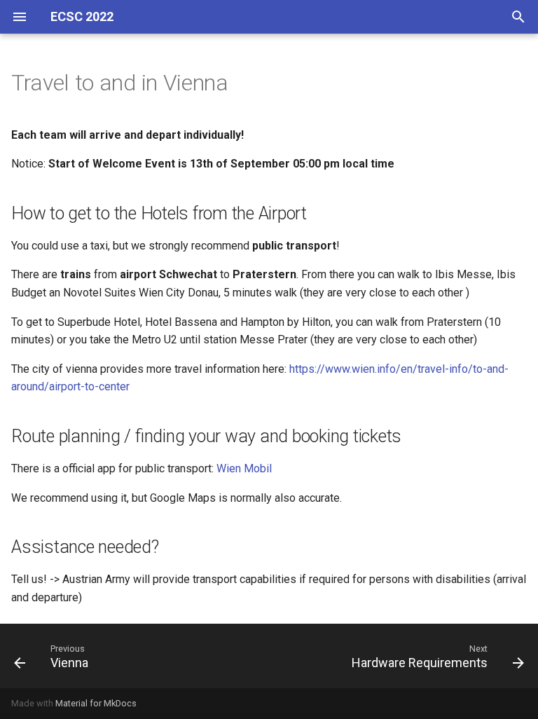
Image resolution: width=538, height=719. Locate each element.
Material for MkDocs (96, 703)
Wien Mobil (244, 468)
